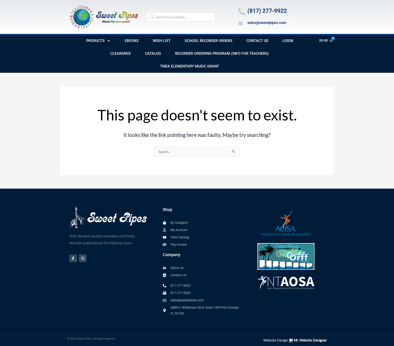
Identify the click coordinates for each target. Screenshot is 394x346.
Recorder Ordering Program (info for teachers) (222, 53)
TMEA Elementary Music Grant (189, 66)
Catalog (153, 53)
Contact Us (257, 41)
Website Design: (295, 340)
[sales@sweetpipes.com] (240, 23)
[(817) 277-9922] (241, 11)
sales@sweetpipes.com (266, 23)
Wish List (162, 41)
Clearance (120, 53)
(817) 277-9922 (267, 11)
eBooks (132, 41)
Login (288, 41)
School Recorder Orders (208, 41)
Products (95, 41)
